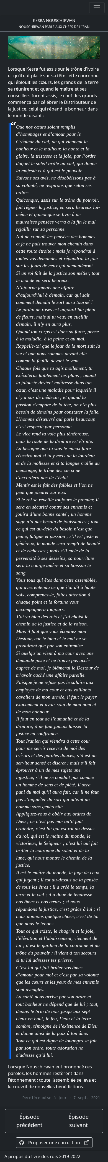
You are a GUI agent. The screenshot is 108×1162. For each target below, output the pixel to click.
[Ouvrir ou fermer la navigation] (97, 7)
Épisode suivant (78, 1121)
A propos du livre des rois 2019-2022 (42, 1156)
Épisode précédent (29, 1121)
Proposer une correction (54, 1143)
